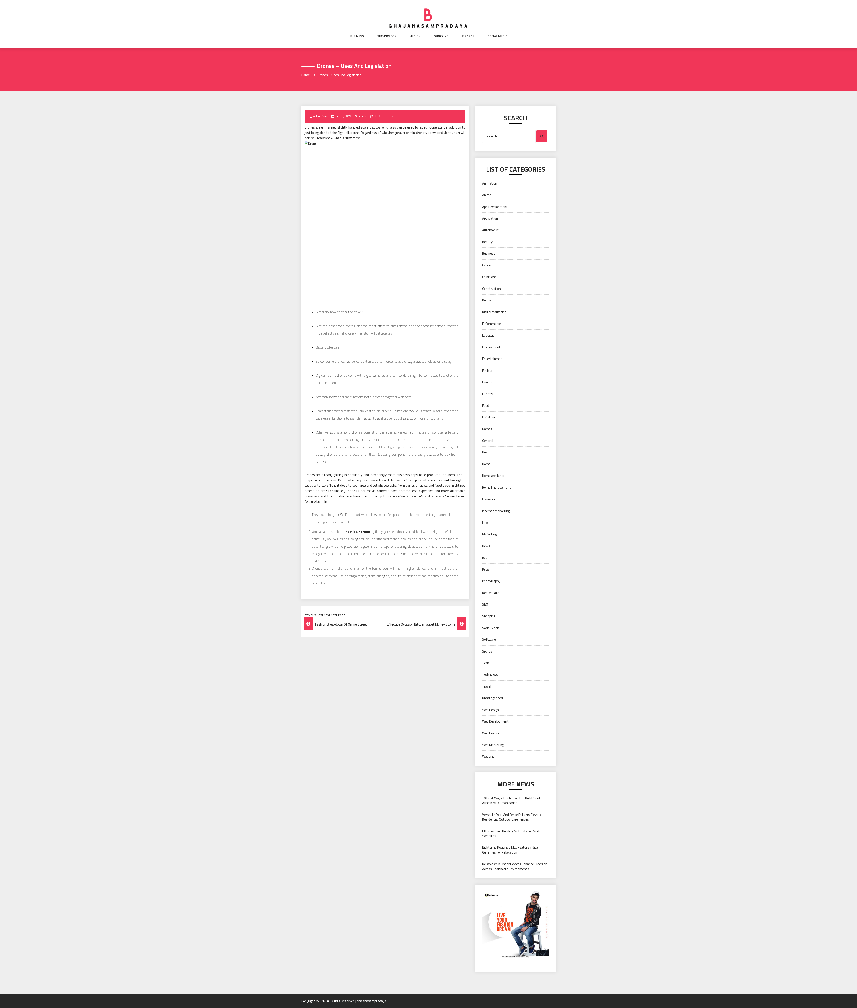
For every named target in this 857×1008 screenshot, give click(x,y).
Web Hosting (491, 733)
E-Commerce (491, 323)
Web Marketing (493, 744)
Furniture (488, 417)
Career (486, 265)
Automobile (490, 230)
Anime (486, 194)
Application (490, 218)
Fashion (487, 370)
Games (487, 429)
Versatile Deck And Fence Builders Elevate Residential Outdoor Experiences (512, 817)
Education (489, 335)
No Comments (383, 116)
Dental (487, 300)
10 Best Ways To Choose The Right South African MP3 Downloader (512, 800)
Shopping (441, 36)
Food (485, 405)
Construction (491, 288)
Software (489, 639)
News (486, 546)
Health (415, 36)
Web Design (490, 709)
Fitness (487, 393)
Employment (491, 347)
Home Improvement (496, 487)
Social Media (497, 36)
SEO (485, 604)
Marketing (489, 534)
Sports (487, 651)
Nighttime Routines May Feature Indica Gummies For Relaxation (510, 850)
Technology (386, 36)
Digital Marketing (494, 311)
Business (357, 36)
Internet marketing (496, 510)
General (362, 116)
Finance (468, 36)
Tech (485, 662)
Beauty (487, 241)
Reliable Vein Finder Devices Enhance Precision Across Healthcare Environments (514, 866)
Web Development (495, 721)
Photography (491, 581)
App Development (495, 206)
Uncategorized (492, 697)
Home (486, 464)
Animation (489, 183)
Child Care (489, 276)
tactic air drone (358, 531)
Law (485, 522)
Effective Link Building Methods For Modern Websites (513, 833)
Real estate (490, 592)
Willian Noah (321, 116)
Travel (486, 686)
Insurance (489, 499)
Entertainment (493, 358)
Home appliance (493, 475)
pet (484, 557)
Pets (485, 569)
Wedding (488, 756)
